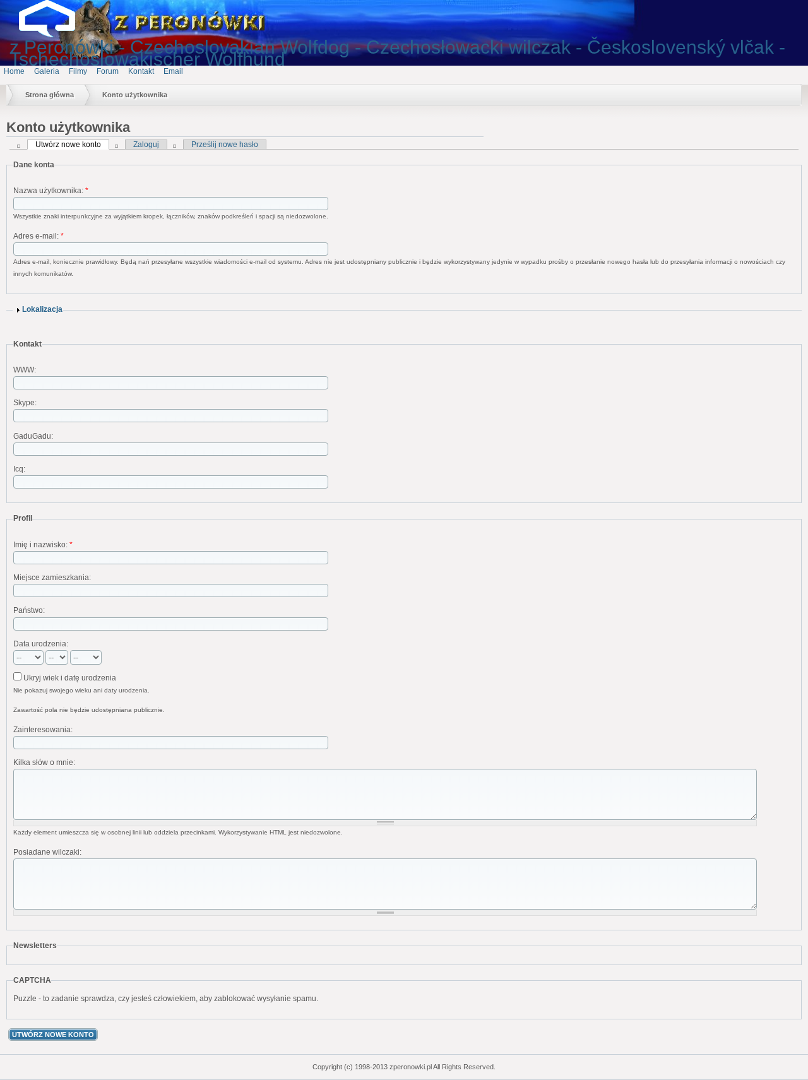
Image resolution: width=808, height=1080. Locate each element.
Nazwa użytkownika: (50, 190)
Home (14, 71)
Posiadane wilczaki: (47, 852)
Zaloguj (146, 144)
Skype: (25, 402)
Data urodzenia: (40, 643)
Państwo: (29, 610)
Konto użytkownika (134, 94)
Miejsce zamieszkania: (52, 577)
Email (173, 71)
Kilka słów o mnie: (44, 762)
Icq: (19, 469)
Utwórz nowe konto (68, 144)
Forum (108, 71)
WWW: (24, 369)
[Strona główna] (56, 34)
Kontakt (141, 71)
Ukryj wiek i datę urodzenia (68, 678)
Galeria (46, 71)
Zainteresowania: (43, 729)
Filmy (78, 71)
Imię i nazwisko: (43, 544)
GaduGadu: (33, 436)
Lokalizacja (42, 309)
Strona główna (49, 94)
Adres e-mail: (38, 236)
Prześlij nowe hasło (224, 144)
